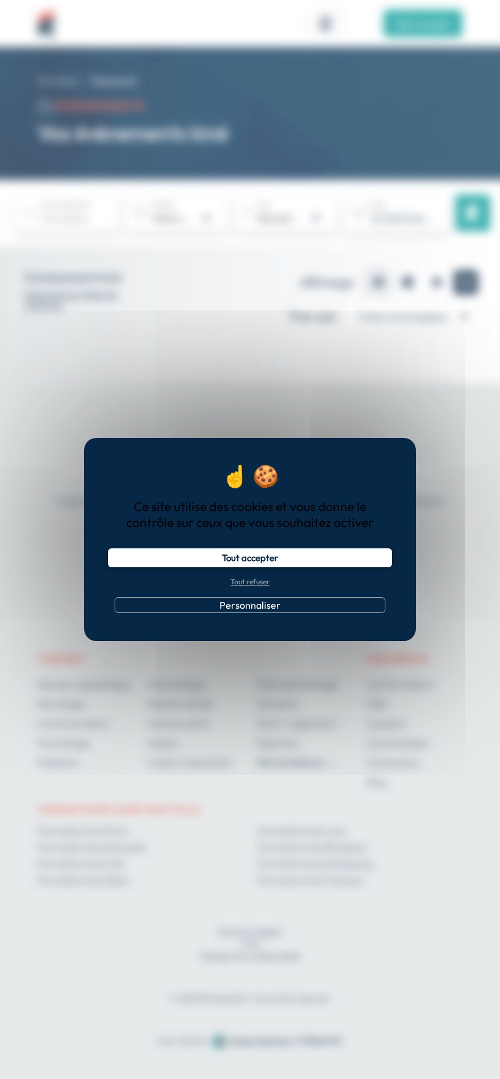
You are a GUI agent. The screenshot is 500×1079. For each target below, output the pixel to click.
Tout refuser (250, 581)
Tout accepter (250, 558)
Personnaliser (250, 605)
